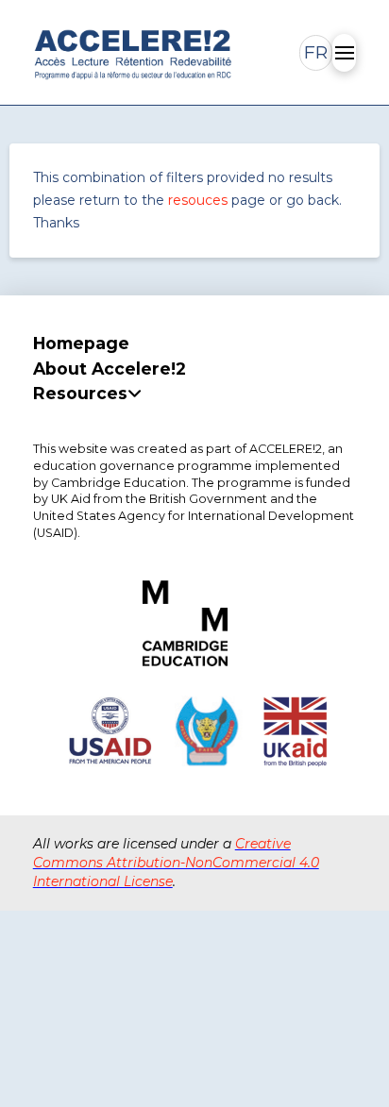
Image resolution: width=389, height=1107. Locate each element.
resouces (198, 200)
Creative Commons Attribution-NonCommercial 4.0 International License (176, 862)
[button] (315, 53)
